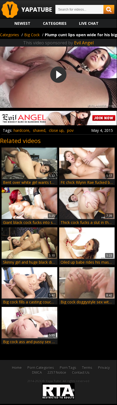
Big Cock (32, 34)
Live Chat (89, 23)
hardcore (21, 130)
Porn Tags (68, 367)
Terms (87, 367)
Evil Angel (84, 43)
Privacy (104, 367)
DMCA (37, 372)
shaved (39, 130)
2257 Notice (57, 372)
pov (70, 130)
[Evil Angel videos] (58, 123)
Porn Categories (40, 367)
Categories (55, 23)
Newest (22, 23)
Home (17, 367)
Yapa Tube (31, 10)
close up (56, 130)
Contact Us (81, 372)
